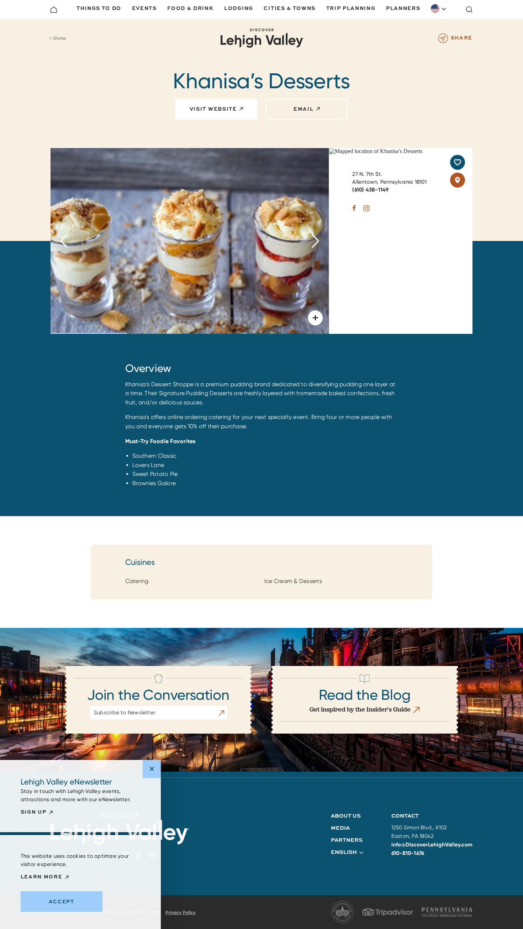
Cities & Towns (290, 8)
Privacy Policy (180, 912)
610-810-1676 (407, 853)
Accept (61, 901)
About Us (346, 815)
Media (340, 827)
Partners (347, 840)
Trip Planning (351, 8)
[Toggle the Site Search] (469, 9)
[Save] (457, 162)
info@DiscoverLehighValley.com (432, 844)
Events (144, 8)
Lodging (238, 8)
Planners (403, 8)
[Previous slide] (64, 241)
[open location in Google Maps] (375, 151)
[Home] (54, 9)
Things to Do (98, 8)
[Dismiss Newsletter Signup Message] (152, 769)
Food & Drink (190, 8)
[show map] (457, 180)
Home (60, 38)
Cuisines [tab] (140, 562)
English (439, 8)
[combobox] (439, 8)
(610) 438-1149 (370, 190)
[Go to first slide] (315, 241)
